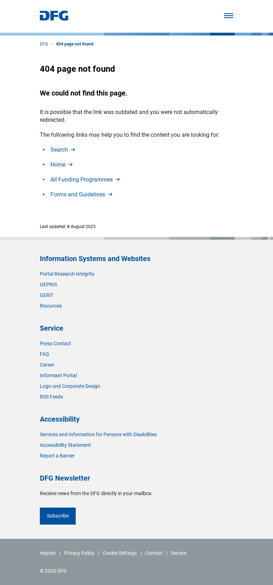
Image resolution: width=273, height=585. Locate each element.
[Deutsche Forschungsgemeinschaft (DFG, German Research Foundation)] (54, 18)
